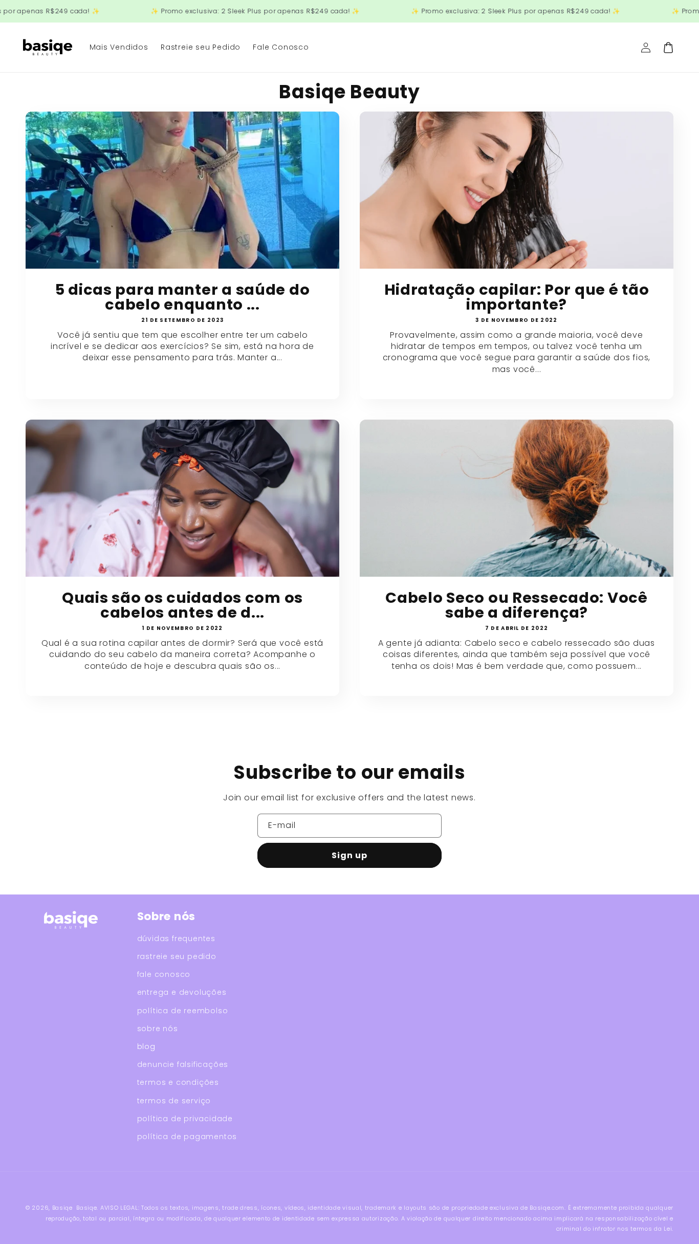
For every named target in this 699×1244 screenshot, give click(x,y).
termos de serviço (174, 1101)
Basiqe (62, 1208)
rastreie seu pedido (176, 956)
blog (146, 1046)
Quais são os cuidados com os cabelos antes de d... (182, 605)
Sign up (349, 855)
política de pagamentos (187, 1136)
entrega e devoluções (182, 992)
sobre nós (157, 1028)
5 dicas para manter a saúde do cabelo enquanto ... (182, 297)
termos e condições (178, 1082)
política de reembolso (182, 1011)
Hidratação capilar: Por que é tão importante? (516, 297)
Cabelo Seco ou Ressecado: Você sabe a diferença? (516, 605)
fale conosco (164, 974)
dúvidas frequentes (176, 938)
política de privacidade (185, 1119)
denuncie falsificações (183, 1064)
